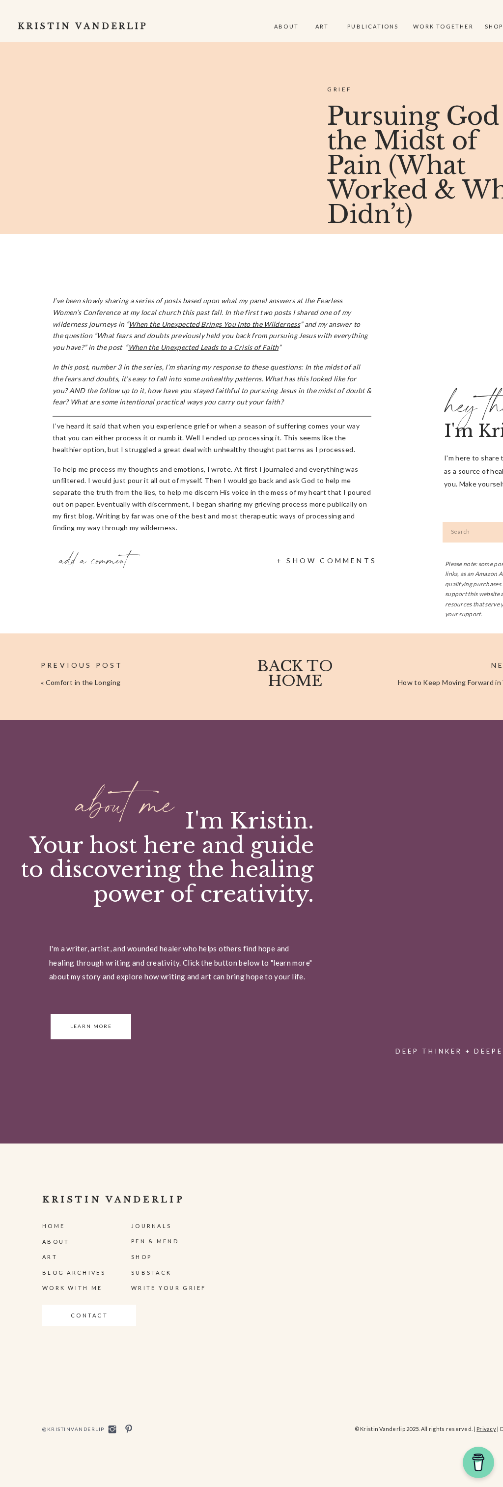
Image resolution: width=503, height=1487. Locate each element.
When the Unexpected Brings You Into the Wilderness (214, 324)
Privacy (486, 1429)
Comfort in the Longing (83, 682)
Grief (339, 89)
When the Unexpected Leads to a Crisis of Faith (203, 347)
